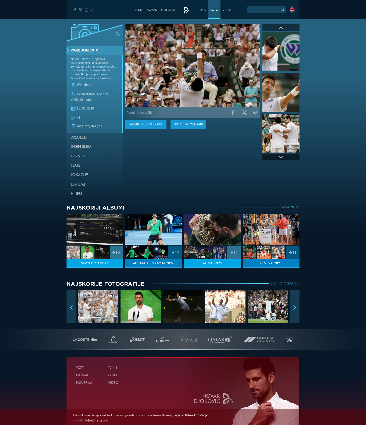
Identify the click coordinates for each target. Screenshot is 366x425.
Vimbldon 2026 (95, 263)
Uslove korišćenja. (196, 415)
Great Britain (86, 94)
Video (227, 10)
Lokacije (79, 175)
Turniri (78, 156)
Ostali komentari (188, 124)
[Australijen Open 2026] (153, 229)
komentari (146, 124)
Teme (75, 166)
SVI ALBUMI (290, 207)
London (102, 94)
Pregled (79, 138)
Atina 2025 (212, 263)
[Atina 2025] (212, 229)
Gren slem (81, 147)
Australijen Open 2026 (153, 263)
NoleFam (168, 10)
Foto (214, 10)
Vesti (138, 10)
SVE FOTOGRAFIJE (285, 283)
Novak (151, 10)
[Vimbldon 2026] (95, 229)
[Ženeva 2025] (271, 229)
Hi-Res (76, 194)
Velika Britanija (81, 100)
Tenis (202, 10)
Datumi (78, 185)
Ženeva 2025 (271, 263)
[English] (292, 9)
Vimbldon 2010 (84, 50)
